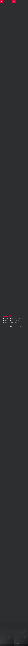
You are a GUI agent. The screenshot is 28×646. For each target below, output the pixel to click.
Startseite (3, 645)
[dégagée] (14, 1)
